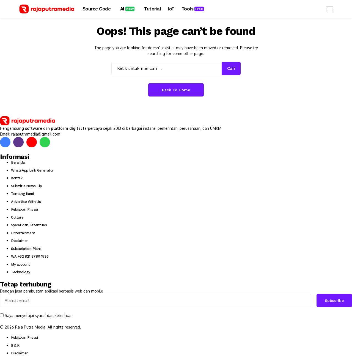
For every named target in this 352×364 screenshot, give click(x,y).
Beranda (17, 162)
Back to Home (176, 90)
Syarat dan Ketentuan (29, 225)
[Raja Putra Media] (46, 9)
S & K (15, 345)
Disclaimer (19, 241)
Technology (20, 272)
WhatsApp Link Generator (32, 170)
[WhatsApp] (45, 142)
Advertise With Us (26, 202)
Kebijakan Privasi (24, 209)
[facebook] (5, 142)
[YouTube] (31, 142)
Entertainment (23, 233)
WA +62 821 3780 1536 (29, 256)
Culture (17, 217)
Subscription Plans (26, 249)
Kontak (17, 178)
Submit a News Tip (26, 186)
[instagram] (18, 142)
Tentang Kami (22, 194)
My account (20, 264)
